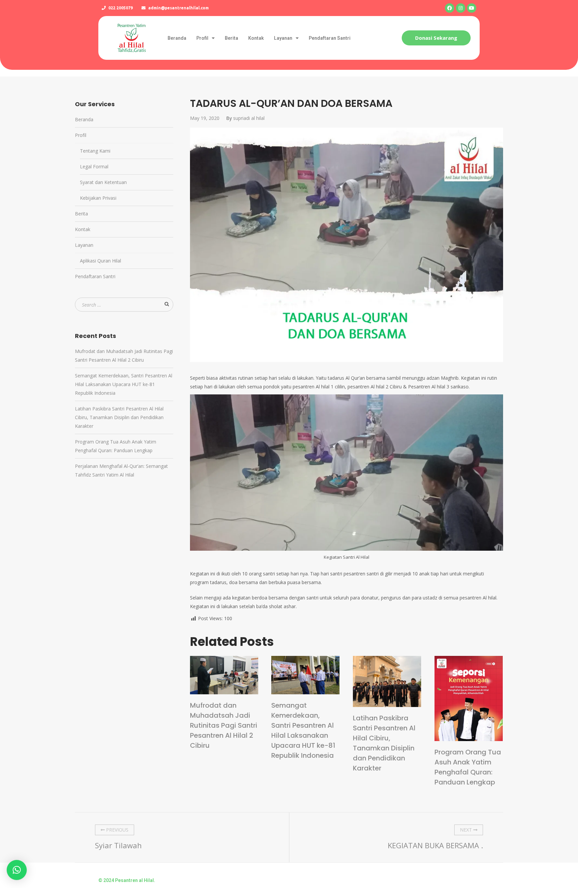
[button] (436, 37)
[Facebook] (449, 8)
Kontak (256, 38)
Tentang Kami (95, 151)
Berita (231, 38)
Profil (202, 38)
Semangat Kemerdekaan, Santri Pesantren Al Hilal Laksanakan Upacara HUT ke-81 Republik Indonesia (303, 730)
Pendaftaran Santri (330, 38)
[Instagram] (460, 8)
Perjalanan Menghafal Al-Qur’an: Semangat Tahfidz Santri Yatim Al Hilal (121, 470)
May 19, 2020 (204, 118)
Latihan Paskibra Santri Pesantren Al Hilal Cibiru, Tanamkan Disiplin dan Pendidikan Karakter (384, 743)
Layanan (283, 38)
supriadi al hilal (249, 118)
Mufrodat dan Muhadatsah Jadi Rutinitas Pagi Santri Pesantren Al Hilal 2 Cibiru (223, 725)
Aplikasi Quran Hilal (100, 260)
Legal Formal (94, 166)
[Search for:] (124, 305)
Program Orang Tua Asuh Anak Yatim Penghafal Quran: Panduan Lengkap (468, 767)
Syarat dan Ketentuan (103, 182)
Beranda (177, 38)
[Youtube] (471, 8)
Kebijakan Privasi (98, 198)
